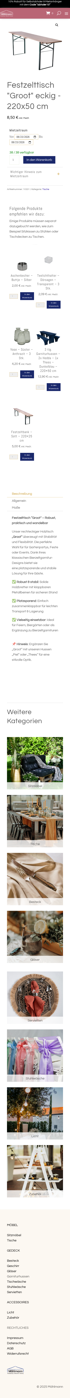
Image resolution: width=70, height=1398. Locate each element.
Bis (41, 136)
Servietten (14, 1292)
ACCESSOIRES (18, 1302)
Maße (16, 507)
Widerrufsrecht (18, 1353)
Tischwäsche (16, 1281)
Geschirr (13, 1266)
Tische (45, 189)
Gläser (11, 1271)
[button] (57, 25)
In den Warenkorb (39, 159)
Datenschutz (16, 1343)
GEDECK (13, 1250)
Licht (10, 1312)
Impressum (15, 1338)
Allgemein (19, 500)
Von (11, 136)
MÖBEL (12, 1225)
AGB (10, 1348)
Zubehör (13, 1317)
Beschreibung (22, 493)
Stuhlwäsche (16, 1287)
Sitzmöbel (14, 1235)
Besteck (13, 1260)
